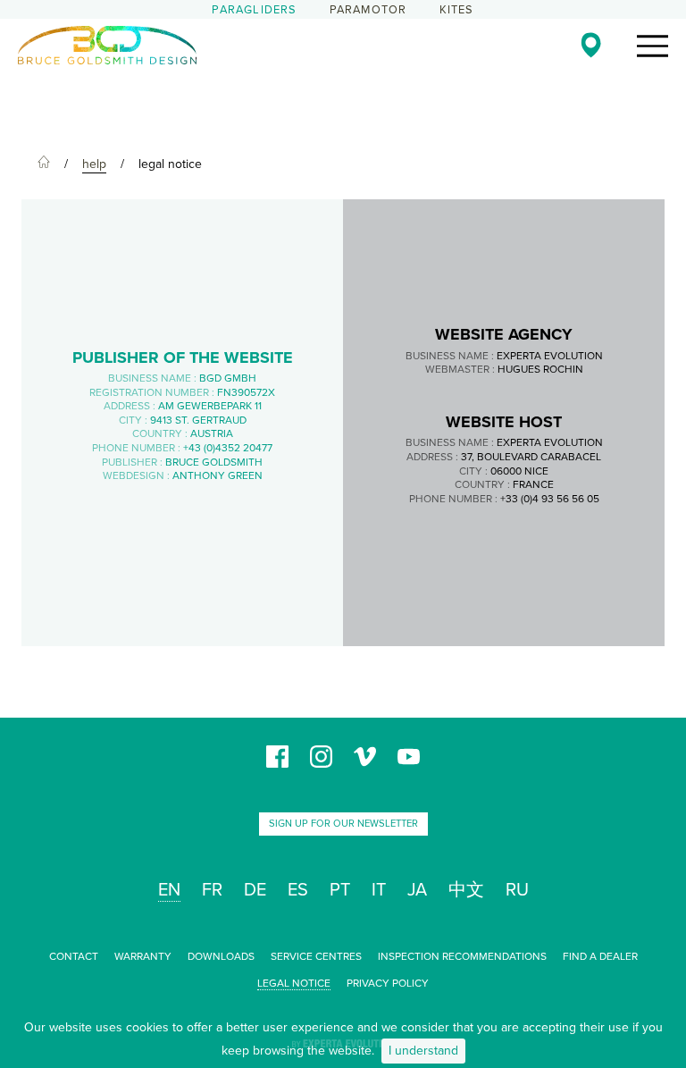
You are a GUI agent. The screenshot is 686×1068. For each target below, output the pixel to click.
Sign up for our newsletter (343, 823)
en (169, 890)
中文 (466, 890)
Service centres (316, 956)
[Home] (44, 164)
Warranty (143, 956)
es (298, 890)
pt (340, 890)
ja (417, 890)
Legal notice (293, 983)
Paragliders (254, 10)
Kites (456, 10)
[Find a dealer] (591, 45)
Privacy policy (388, 983)
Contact (73, 956)
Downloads (221, 956)
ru (517, 890)
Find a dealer (600, 956)
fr (212, 890)
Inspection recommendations (462, 956)
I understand (423, 1050)
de (255, 890)
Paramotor (368, 10)
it (379, 890)
